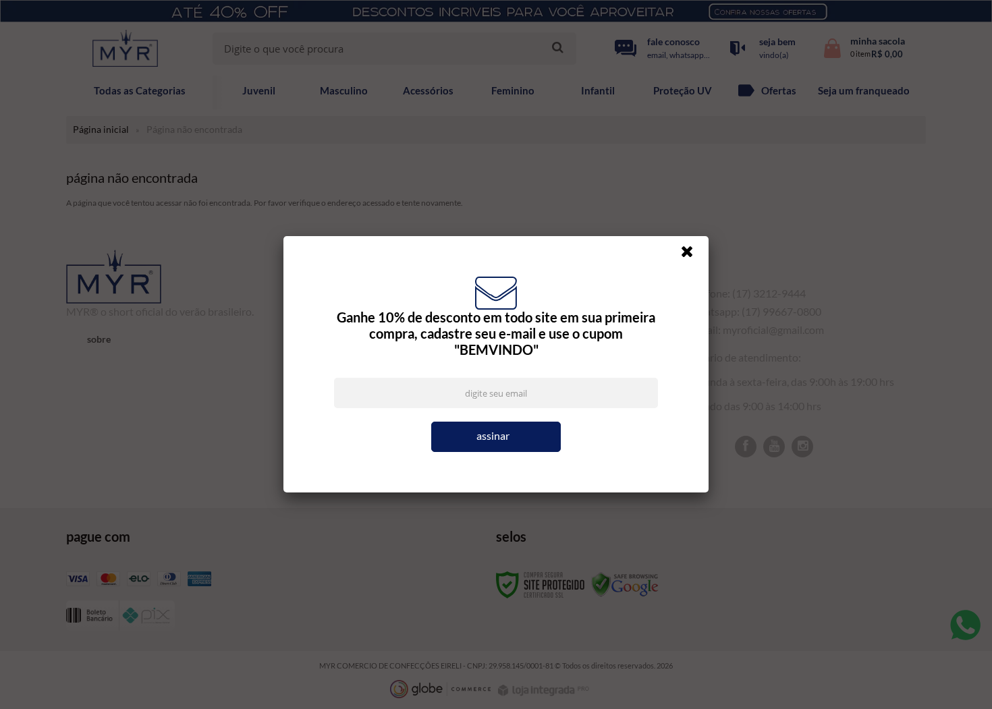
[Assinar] (496, 437)
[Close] (693, 255)
